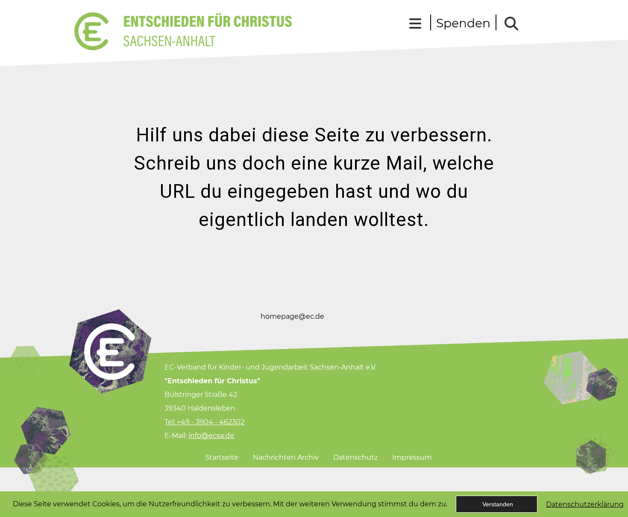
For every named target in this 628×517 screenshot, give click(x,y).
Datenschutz (355, 457)
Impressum (412, 457)
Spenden (463, 23)
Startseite (221, 457)
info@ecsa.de (211, 436)
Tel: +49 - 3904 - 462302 (204, 422)
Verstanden (497, 504)
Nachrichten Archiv (286, 457)
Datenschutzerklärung (585, 504)
